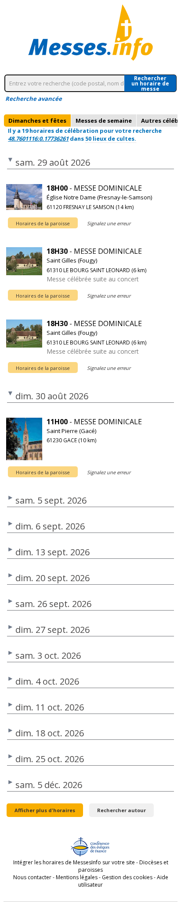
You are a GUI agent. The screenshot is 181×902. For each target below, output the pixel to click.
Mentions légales (77, 877)
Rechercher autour (121, 810)
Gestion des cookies (127, 877)
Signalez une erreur (108, 223)
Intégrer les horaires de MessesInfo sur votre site (74, 862)
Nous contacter (32, 877)
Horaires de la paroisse (43, 223)
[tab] (37, 120)
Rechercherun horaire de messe (150, 83)
